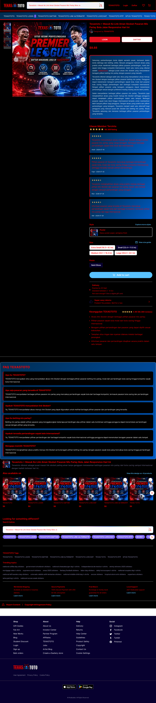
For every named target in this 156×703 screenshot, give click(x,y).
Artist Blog (47, 649)
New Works (18, 634)
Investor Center (49, 630)
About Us (47, 626)
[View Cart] (149, 5)
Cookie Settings (83, 653)
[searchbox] (78, 529)
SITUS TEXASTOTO (133, 16)
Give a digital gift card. (114, 293)
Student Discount (20, 641)
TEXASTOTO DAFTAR (47, 16)
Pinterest (118, 642)
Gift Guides (18, 626)
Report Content (13, 604)
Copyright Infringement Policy (38, 604)
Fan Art (16, 630)
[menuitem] (9, 16)
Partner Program (50, 634)
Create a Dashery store (53, 653)
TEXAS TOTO (149, 16)
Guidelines (80, 637)
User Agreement (19, 675)
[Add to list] (23, 480)
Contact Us (81, 649)
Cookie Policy (45, 675)
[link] (10, 537)
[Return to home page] (14, 5)
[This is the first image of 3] (16, 59)
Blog (15, 637)
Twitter (117, 634)
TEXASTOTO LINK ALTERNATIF (71, 16)
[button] (7, 26)
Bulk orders (18, 653)
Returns (79, 630)
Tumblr (117, 638)
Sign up (16, 649)
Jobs (45, 645)
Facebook (118, 630)
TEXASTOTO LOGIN (24, 16)
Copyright (80, 645)
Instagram (118, 626)
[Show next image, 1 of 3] (83, 59)
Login (15, 645)
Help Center (81, 634)
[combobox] (65, 5)
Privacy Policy (32, 675)
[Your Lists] (143, 5)
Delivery (79, 626)
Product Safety (82, 641)
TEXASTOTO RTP (116, 16)
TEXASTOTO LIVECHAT (97, 16)
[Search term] (100, 5)
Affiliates (47, 637)
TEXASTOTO (9, 16)
